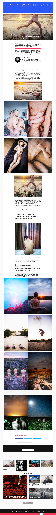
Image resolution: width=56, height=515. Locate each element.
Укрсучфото (38, 511)
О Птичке (12, 511)
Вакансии (15, 511)
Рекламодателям (20, 511)
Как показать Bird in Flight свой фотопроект (21, 435)
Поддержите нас (43, 511)
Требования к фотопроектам (26, 511)
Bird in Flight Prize (33, 511)
